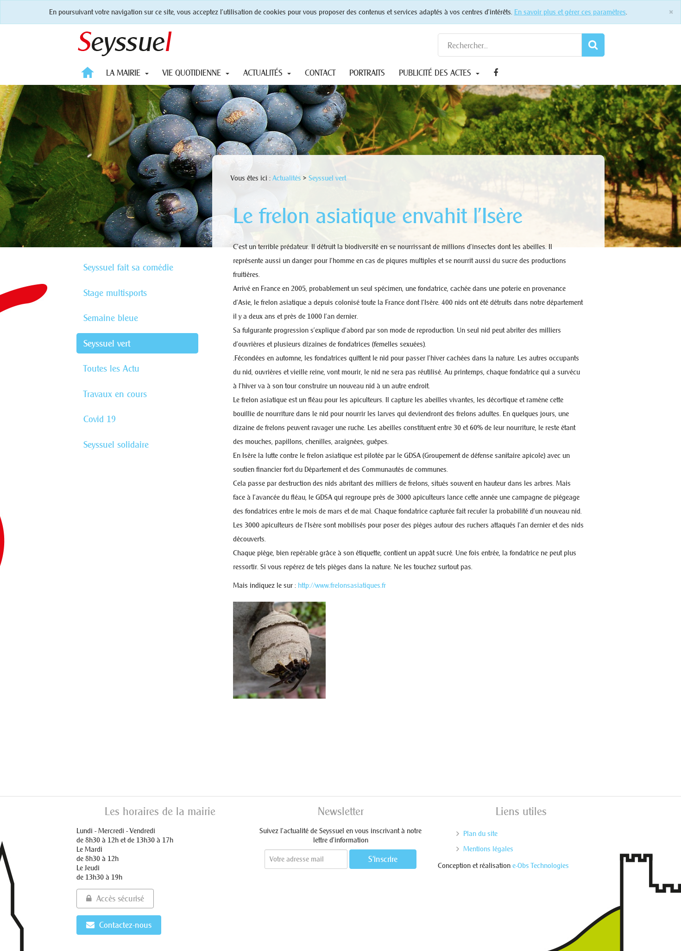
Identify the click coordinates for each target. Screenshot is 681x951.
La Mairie (124, 72)
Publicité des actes (436, 72)
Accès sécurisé (120, 898)
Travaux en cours (115, 393)
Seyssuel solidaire (116, 444)
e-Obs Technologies (540, 865)
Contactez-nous (125, 925)
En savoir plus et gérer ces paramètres (570, 11)
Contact (320, 72)
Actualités (264, 72)
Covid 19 (99, 418)
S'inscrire (382, 859)
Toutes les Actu (111, 368)
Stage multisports (115, 292)
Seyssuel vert (106, 343)
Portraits (367, 72)
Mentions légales (488, 848)
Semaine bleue (110, 317)
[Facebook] (495, 72)
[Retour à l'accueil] (125, 41)
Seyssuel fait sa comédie (128, 267)
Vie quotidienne (193, 72)
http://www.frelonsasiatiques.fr (342, 585)
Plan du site (480, 833)
